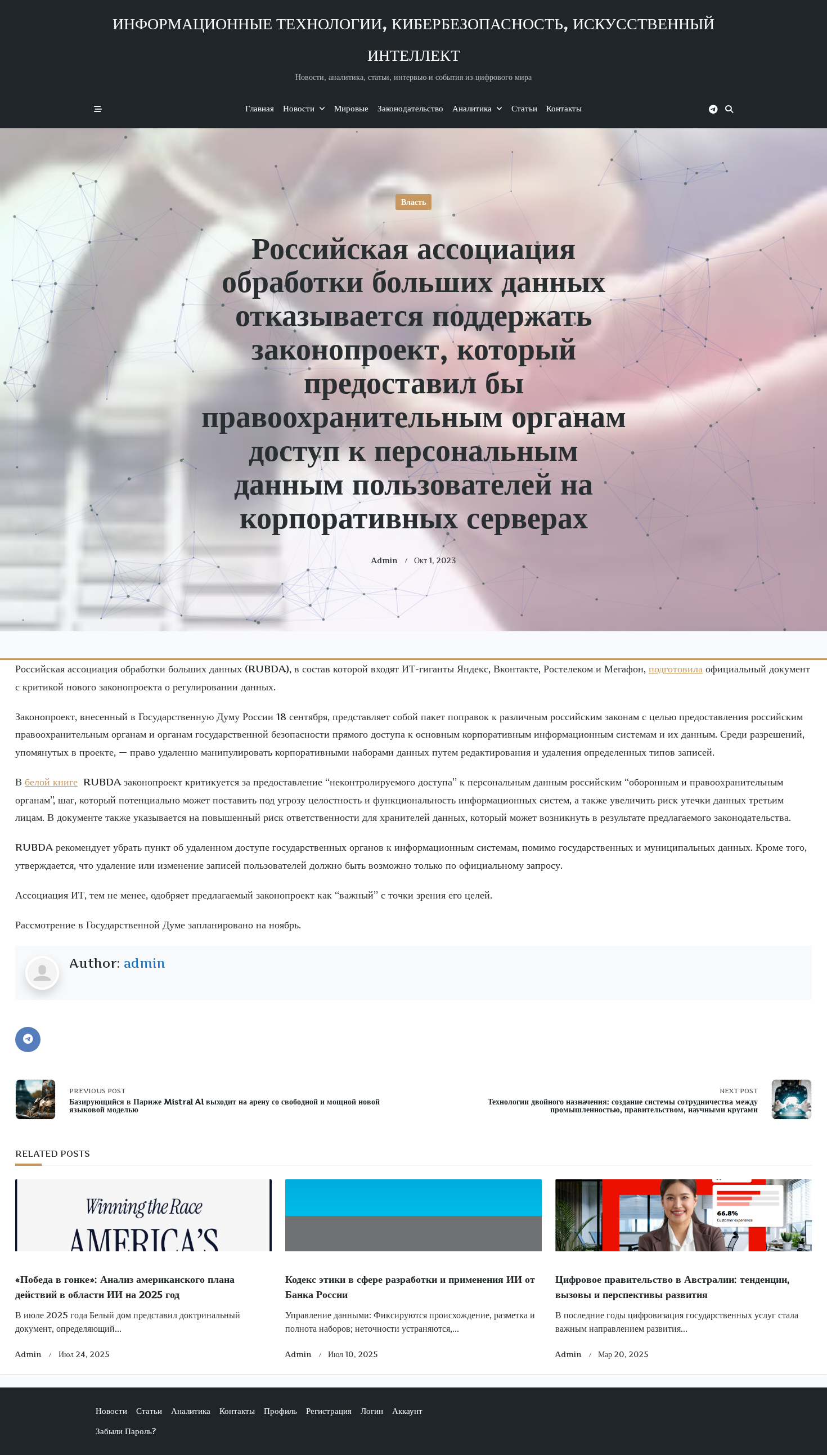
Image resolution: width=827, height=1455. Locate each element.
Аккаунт (407, 1410)
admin (384, 560)
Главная (259, 108)
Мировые (351, 108)
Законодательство (410, 108)
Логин (372, 1410)
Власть (413, 201)
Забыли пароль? (126, 1431)
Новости (298, 108)
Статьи (524, 108)
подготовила (676, 669)
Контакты (564, 108)
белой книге (51, 782)
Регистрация (329, 1410)
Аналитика (472, 108)
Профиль (280, 1410)
